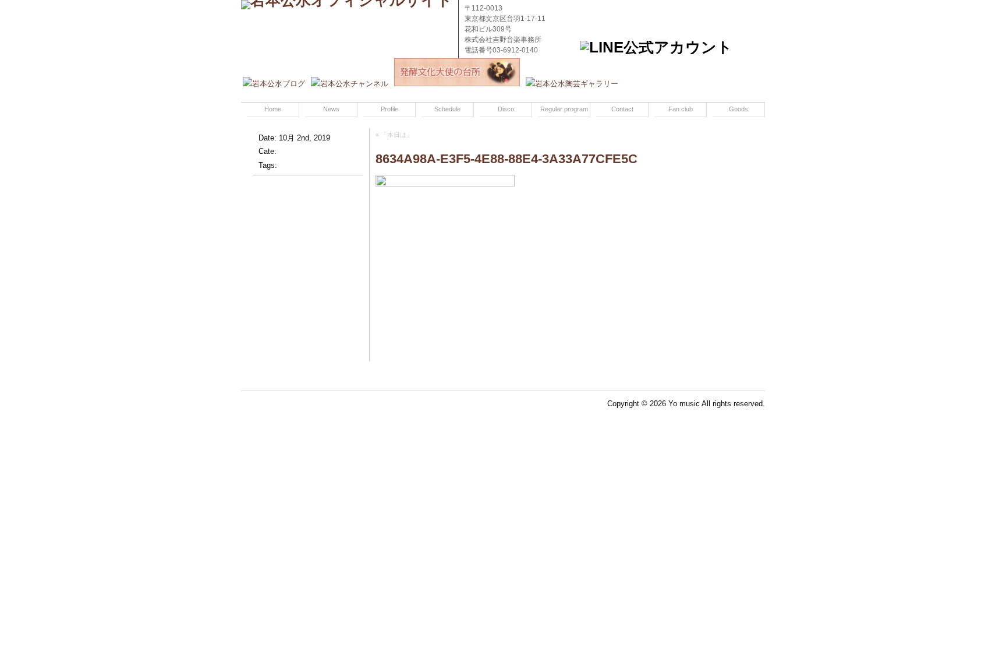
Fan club (680, 108)
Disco (506, 108)
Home (272, 108)
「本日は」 (397, 134)
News (331, 108)
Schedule (447, 108)
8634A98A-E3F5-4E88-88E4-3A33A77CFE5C (506, 159)
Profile (389, 108)
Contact (622, 108)
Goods (738, 108)
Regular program (564, 108)
